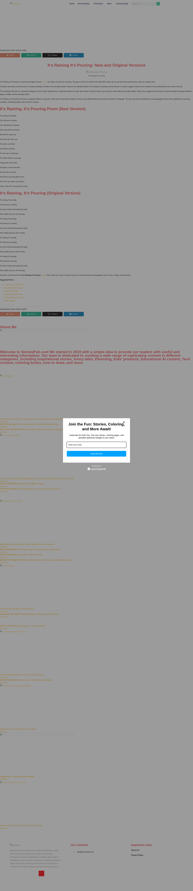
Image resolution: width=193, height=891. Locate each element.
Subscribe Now (96, 454)
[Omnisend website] (96, 468)
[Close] (124, 422)
